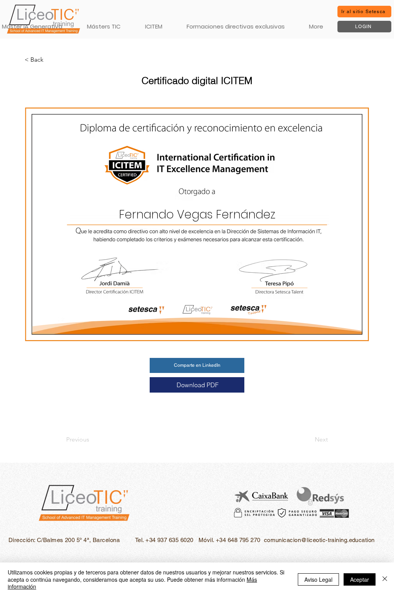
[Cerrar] (384, 579)
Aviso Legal (318, 579)
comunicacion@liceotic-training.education (319, 540)
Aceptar (359, 579)
